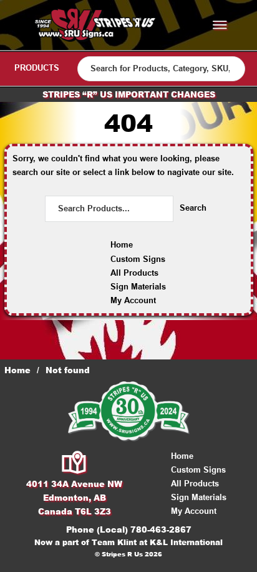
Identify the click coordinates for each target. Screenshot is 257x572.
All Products (134, 273)
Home (121, 244)
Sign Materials (138, 286)
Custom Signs (137, 259)
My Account (133, 300)
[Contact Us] (74, 463)
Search (193, 208)
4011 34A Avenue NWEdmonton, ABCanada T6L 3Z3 (74, 497)
